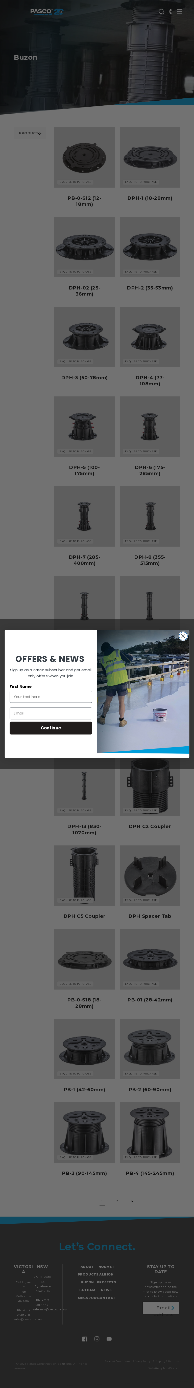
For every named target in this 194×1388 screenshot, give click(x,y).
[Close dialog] (183, 636)
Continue (51, 728)
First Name (20, 686)
